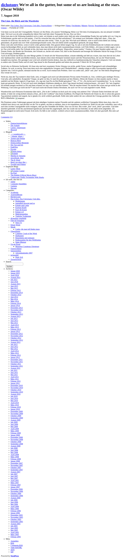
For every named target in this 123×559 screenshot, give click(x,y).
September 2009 (17, 418)
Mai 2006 (14, 504)
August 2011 (15, 368)
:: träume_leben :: (17, 136)
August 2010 (15, 394)
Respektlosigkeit (101, 26)
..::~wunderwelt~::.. (18, 134)
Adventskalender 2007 (24, 253)
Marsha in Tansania (18, 156)
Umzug (4, 28)
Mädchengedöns (21, 214)
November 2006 (17, 491)
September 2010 (17, 392)
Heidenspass (20, 201)
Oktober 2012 (16, 338)
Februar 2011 (16, 381)
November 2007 (17, 465)
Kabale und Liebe (22, 205)
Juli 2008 (14, 448)
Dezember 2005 (17, 515)
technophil (14, 255)
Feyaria (13, 149)
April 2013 (15, 325)
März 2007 (15, 483)
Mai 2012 (14, 349)
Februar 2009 (16, 433)
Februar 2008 (16, 459)
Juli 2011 (14, 370)
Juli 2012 (14, 344)
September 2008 (17, 444)
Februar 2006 (16, 511)
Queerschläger (46, 26)
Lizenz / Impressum (18, 128)
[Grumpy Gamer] (18, 171)
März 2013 (15, 327)
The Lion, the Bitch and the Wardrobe (20, 21)
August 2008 (15, 446)
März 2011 (15, 379)
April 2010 (15, 403)
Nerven (91, 26)
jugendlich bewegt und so (25, 203)
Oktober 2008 (16, 442)
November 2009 (17, 414)
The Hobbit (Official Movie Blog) (23, 175)
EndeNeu (14, 147)
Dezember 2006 (17, 489)
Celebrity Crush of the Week (26, 234)
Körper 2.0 (19, 212)
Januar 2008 (15, 461)
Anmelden (14, 541)
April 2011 (15, 377)
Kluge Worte (15, 225)
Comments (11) (7, 117)
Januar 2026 (15, 271)
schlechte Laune (114, 26)
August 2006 (15, 498)
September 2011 (17, 366)
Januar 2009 (15, 435)
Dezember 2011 (17, 360)
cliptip (13, 182)
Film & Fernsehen (17, 221)
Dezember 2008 (17, 437)
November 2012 (17, 336)
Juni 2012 (14, 347)
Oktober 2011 (16, 364)
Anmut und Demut (18, 138)
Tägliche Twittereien (23, 216)
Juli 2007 (14, 474)
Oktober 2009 (16, 416)
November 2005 (17, 517)
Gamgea (14, 186)
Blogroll (14, 130)
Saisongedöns (16, 251)
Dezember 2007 (17, 463)
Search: (8, 262)
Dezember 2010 (17, 385)
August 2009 (15, 420)
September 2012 (17, 340)
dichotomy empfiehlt (18, 218)
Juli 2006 (14, 500)
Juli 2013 (14, 318)
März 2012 (15, 353)
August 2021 (15, 277)
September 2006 (17, 496)
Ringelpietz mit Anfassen (24, 238)
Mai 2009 (14, 427)
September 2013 (17, 314)
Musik (13, 227)
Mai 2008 (14, 452)
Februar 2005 (16, 537)
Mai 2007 (14, 478)
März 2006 (15, 509)
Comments (17, 545)
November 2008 (17, 439)
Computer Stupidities (19, 184)
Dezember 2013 (17, 308)
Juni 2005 (14, 528)
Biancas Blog (16, 141)
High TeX (19, 257)
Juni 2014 (14, 297)
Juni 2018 (14, 282)
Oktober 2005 (16, 519)
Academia (14, 192)
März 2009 (15, 431)
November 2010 (17, 388)
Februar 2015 (16, 290)
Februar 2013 (16, 329)
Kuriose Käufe (21, 208)
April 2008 (15, 455)
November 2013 (17, 310)
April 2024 (15, 275)
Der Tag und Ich (17, 145)
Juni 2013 (14, 321)
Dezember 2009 (17, 411)
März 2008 (15, 457)
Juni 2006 (14, 502)
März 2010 (15, 405)
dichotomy (9, 5)
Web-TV (18, 223)
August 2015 (15, 284)
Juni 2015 (14, 286)
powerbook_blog (17, 158)
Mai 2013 (14, 323)
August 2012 (15, 342)
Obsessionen (15, 231)
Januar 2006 (15, 513)
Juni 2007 (14, 476)
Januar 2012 (15, 357)
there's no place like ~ (19, 162)
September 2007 (17, 470)
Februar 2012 (16, 355)
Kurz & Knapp (21, 210)
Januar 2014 (15, 306)
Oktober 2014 (16, 295)
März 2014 (15, 301)
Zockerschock (16, 259)
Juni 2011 (14, 373)
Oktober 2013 (16, 312)
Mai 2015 (14, 288)
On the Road (15, 244)
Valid (16, 548)
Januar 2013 (15, 331)
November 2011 (17, 362)
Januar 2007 (15, 487)
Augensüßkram (16, 195)
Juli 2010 (14, 396)
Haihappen (19, 236)
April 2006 (15, 506)
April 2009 (15, 429)
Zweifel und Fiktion (18, 164)
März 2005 (15, 535)
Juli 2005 (14, 526)
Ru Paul (14, 173)
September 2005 (17, 522)
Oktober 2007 (16, 468)
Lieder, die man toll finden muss (27, 229)
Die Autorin (15, 125)
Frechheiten (76, 26)
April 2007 (15, 481)
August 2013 (15, 316)
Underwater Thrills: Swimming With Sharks (27, 177)
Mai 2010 (14, 401)
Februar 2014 (16, 303)
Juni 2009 (14, 424)
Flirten (68, 26)
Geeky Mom (15, 169)
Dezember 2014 (17, 293)
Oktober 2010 (16, 390)
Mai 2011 (14, 375)
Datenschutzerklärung (19, 123)
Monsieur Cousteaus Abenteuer (27, 246)
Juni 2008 (14, 450)
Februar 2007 (16, 485)
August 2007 (15, 472)
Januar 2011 (15, 383)
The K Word (15, 160)
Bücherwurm (16, 197)
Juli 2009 (14, 422)
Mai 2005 (14, 530)
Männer (84, 26)
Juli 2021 (14, 280)
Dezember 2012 (17, 334)
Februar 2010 (16, 407)
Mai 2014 (14, 299)
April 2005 (15, 532)
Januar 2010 (15, 409)
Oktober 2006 (16, 494)
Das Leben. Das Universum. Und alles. (25, 26)
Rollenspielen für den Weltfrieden (28, 240)
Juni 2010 (14, 398)
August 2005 (15, 524)
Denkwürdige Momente (20, 143)
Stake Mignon (20, 242)
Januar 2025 (15, 273)
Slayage (14, 188)
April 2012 (15, 351)
